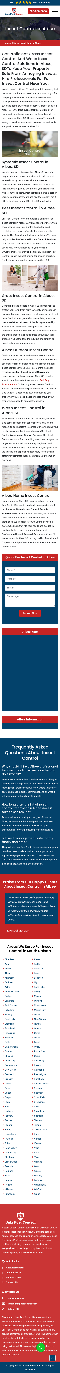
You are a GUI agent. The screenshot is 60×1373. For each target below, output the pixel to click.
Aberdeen (9, 959)
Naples (37, 1014)
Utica (36, 1134)
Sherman (38, 1092)
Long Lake (39, 987)
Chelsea (9, 1056)
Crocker (9, 1079)
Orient (37, 1042)
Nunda (37, 1023)
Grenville (9, 1166)
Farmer (8, 1120)
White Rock (40, 1184)
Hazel (7, 1175)
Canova (8, 1051)
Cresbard (9, 1074)
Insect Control (13, 1272)
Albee (15, 43)
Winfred (38, 1189)
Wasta (37, 1171)
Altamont (9, 977)
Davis (7, 1088)
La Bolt (37, 964)
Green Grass (11, 1161)
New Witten (40, 1019)
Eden (7, 1102)
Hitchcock (10, 1194)
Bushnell (9, 1037)
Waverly (38, 1175)
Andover (9, 982)
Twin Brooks (40, 1129)
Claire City (10, 1060)
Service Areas (13, 1277)
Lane (36, 973)
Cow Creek (10, 1069)
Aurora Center (12, 991)
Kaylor (37, 959)
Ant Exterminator (15, 1267)
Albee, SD (13, 1309)
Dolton (8, 1092)
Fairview (9, 1115)
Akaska (8, 968)
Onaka (37, 1037)
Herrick (8, 1180)
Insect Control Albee (30, 43)
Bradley (8, 1014)
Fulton (8, 1143)
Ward (36, 1166)
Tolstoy (38, 1120)
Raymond (39, 1069)
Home (7, 43)
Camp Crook (11, 1046)
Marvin (37, 996)
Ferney (8, 1129)
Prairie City (39, 1051)
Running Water (41, 1083)
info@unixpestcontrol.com (22, 1303)
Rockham (39, 1079)
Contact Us (12, 1282)
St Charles (39, 1102)
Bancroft (9, 1000)
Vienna (37, 1143)
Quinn (37, 1056)
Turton (37, 1125)
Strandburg (39, 1111)
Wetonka (38, 1180)
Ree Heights (40, 1074)
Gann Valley (11, 1148)
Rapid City (39, 1060)
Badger (8, 996)
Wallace (38, 1161)
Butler (8, 1042)
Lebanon (38, 977)
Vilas (36, 1148)
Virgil (36, 1152)
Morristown (40, 1005)
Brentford (9, 1023)
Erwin (7, 1106)
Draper (8, 1097)
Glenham (9, 1157)
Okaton (37, 1028)
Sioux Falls (39, 1097)
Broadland (10, 1028)
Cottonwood (11, 1065)
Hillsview (9, 1189)
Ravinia (37, 1065)
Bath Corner (11, 1005)
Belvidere (9, 1010)
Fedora (8, 1125)
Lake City (38, 968)
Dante (8, 1083)
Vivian (37, 1157)
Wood (37, 1194)
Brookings (10, 1033)
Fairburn (9, 1111)
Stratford (38, 1115)
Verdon (38, 1138)
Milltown (38, 1000)
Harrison (9, 1171)
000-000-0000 (38, 11)
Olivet (37, 1033)
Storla (37, 1106)
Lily (35, 982)
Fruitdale (9, 1138)
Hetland (8, 1184)
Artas (7, 987)
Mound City (40, 1010)
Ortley (37, 1046)
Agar (7, 964)
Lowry (37, 991)
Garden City (10, 1152)
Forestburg (10, 1134)
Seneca (38, 1088)
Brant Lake (10, 1019)
